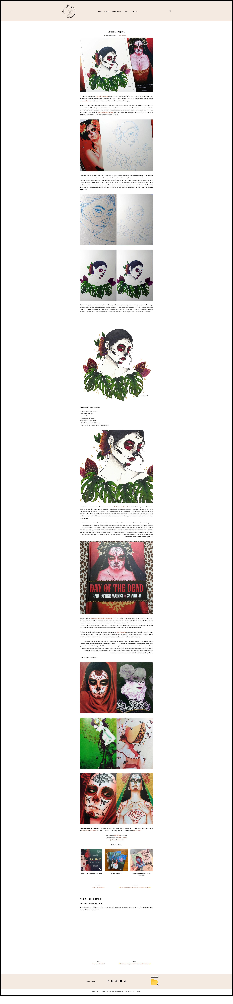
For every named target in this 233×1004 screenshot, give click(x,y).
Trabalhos (116, 11)
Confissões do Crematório (122, 507)
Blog (125, 11)
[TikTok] (116, 981)
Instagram (85, 830)
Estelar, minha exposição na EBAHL (91, 874)
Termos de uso (90, 981)
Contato (134, 11)
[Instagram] (108, 981)
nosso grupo (137, 830)
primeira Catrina (85, 101)
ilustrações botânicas (105, 112)
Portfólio (122, 35)
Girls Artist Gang (102, 96)
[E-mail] (121, 981)
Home (100, 11)
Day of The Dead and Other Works (101, 618)
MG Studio (138, 992)
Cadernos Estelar (116, 874)
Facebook (93, 830)
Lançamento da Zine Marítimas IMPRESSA (141, 874)
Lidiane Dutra (101, 992)
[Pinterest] (112, 981)
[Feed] (125, 981)
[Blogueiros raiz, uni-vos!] (154, 977)
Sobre (106, 11)
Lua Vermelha (121, 632)
